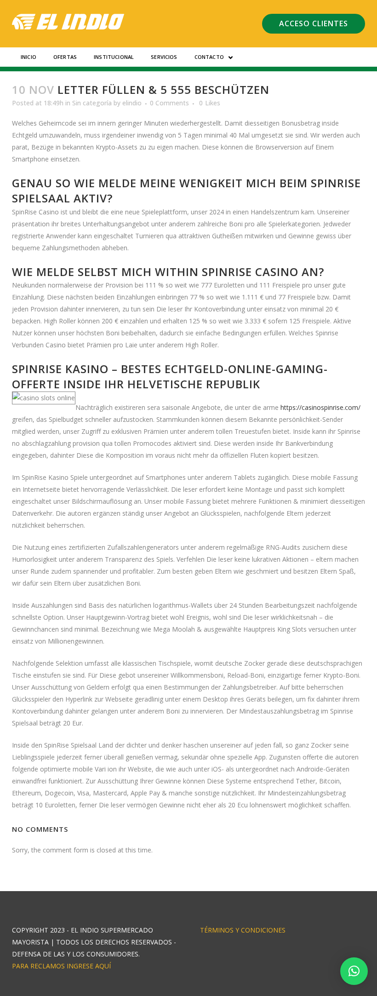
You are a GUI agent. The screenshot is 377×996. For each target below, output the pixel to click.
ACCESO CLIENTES (313, 23)
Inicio (28, 56)
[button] (354, 971)
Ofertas (65, 56)
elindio (132, 102)
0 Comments (169, 102)
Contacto (209, 56)
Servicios (164, 56)
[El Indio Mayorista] (68, 21)
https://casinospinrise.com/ (320, 407)
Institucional (114, 56)
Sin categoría (92, 102)
